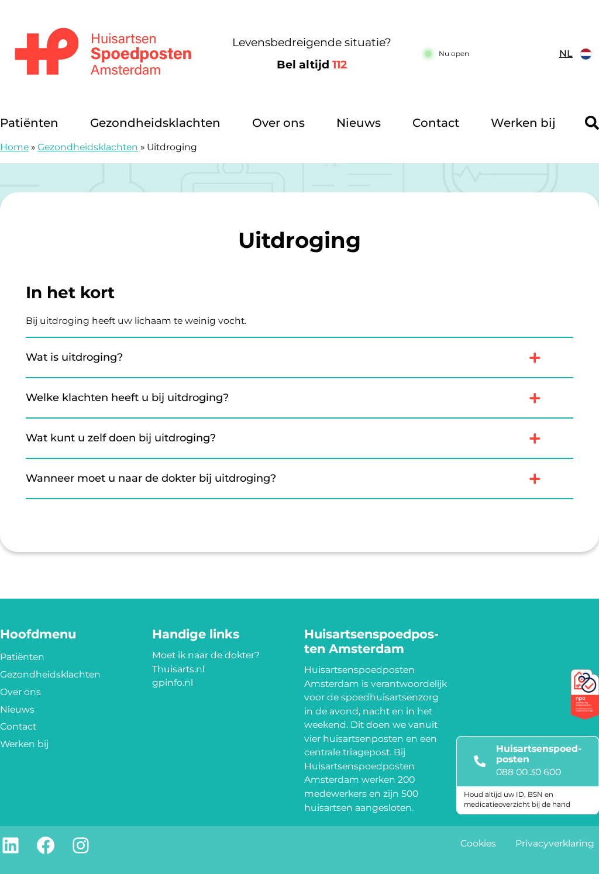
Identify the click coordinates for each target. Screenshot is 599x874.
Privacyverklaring (554, 843)
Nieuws (358, 123)
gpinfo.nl (172, 682)
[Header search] (592, 122)
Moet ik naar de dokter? (206, 655)
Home (14, 147)
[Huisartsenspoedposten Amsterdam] (104, 54)
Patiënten (29, 123)
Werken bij (523, 123)
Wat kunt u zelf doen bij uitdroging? (121, 437)
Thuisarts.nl (178, 669)
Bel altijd (312, 64)
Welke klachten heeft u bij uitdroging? (127, 397)
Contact (435, 123)
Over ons (278, 123)
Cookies (478, 843)
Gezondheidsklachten (155, 123)
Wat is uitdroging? (74, 357)
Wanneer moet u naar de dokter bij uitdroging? (151, 478)
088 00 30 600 (528, 772)
